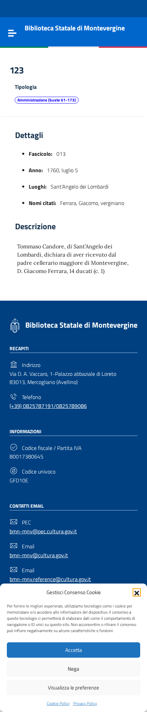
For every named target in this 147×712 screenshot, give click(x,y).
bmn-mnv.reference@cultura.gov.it (50, 579)
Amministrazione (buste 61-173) (46, 100)
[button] (136, 592)
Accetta (73, 650)
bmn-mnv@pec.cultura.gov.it (43, 531)
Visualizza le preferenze (73, 688)
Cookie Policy (58, 703)
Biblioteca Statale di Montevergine (81, 325)
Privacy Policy (85, 703)
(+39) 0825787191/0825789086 (48, 406)
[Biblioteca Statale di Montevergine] (15, 324)
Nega (73, 669)
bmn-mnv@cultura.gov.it (39, 555)
